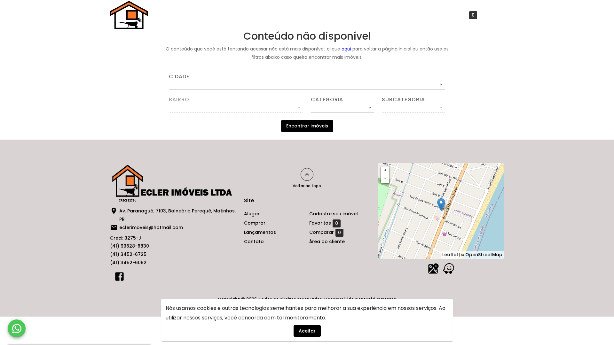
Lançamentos (323, 15)
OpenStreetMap (483, 254)
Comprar (283, 15)
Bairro (179, 99)
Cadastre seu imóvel (408, 15)
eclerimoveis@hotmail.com (151, 227)
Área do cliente (327, 241)
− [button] (385, 179)
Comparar (325, 232)
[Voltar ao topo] (307, 174)
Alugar (252, 15)
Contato (362, 15)
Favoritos (460, 15)
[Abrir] (441, 84)
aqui (346, 49)
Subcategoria (403, 99)
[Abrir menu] (494, 15)
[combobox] (307, 81)
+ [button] (385, 170)
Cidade (179, 76)
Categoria (327, 99)
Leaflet (450, 254)
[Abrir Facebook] (119, 278)
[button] (342, 107)
